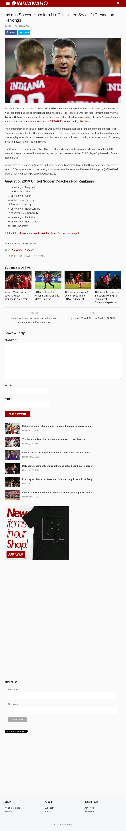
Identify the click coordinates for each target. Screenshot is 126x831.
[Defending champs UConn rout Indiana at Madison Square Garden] (12, 468)
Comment (11, 340)
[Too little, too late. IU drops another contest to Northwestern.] (12, 442)
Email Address (15, 689)
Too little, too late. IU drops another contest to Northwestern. (55, 439)
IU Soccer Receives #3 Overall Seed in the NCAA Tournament (77, 296)
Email (9, 399)
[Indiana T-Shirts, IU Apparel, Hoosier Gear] (37, 559)
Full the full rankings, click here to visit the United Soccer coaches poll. (42, 233)
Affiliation (89, 811)
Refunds (9, 811)
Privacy (48, 811)
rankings (18, 250)
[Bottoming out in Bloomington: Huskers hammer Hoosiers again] (12, 428)
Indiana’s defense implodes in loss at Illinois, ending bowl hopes (57, 492)
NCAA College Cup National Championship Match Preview (47, 296)
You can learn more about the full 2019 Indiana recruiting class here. (55, 121)
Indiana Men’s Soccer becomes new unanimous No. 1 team (16, 296)
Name (8, 385)
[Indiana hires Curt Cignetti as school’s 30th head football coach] (12, 455)
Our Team (49, 808)
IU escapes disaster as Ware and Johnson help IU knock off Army (57, 479)
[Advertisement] (63, 654)
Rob (9, 26)
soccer (30, 250)
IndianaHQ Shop (12, 808)
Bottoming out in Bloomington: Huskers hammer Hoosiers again (56, 426)
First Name (13, 704)
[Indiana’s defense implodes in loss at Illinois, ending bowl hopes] (12, 495)
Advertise (89, 808)
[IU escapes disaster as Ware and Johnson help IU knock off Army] (12, 482)
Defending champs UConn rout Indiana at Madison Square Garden (57, 466)
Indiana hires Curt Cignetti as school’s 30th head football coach (56, 452)
